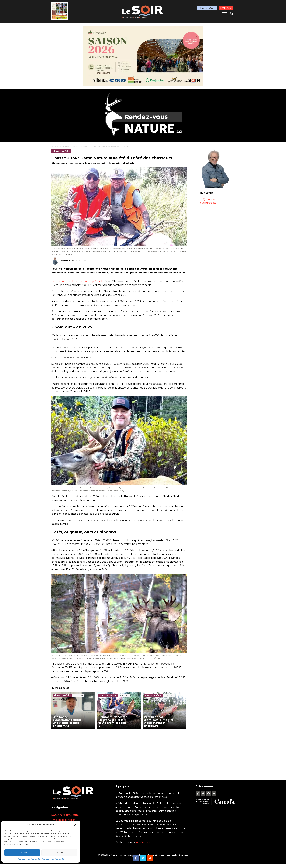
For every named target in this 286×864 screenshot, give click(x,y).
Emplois (226, 8)
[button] (75, 824)
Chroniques (56, 146)
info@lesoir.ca (144, 842)
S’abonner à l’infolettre (65, 815)
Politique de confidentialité (28, 859)
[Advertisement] (119, 751)
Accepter (22, 852)
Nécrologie (206, 8)
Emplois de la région (63, 819)
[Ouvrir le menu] (224, 13)
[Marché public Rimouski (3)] (143, 56)
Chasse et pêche (70, 146)
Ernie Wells (68, 261)
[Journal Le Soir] (143, 11)
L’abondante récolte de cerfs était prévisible (77, 281)
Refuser (59, 852)
